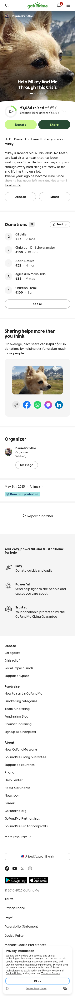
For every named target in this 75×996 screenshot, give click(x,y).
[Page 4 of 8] (40, 93)
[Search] (7, 5)
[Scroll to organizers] (7, 16)
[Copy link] (16, 405)
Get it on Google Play (16, 880)
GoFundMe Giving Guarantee (36, 616)
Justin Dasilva (24, 261)
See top (62, 224)
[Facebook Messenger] (48, 405)
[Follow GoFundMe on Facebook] (7, 868)
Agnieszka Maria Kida (30, 274)
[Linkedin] (59, 405)
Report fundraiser (40, 516)
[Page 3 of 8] (37, 93)
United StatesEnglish (39, 856)
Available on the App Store (38, 880)
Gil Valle (21, 234)
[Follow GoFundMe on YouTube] (14, 868)
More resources (16, 837)
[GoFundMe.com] (38, 5)
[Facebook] (27, 405)
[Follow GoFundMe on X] (22, 868)
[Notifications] (59, 5)
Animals (35, 486)
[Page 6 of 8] (45, 93)
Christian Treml (26, 288)
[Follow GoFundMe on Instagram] (30, 868)
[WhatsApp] (37, 405)
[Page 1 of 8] (31, 93)
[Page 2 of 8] (34, 93)
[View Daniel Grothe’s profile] (8, 452)
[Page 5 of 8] (42, 93)
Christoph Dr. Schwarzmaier (35, 247)
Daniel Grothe (25, 448)
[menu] (68, 5)
